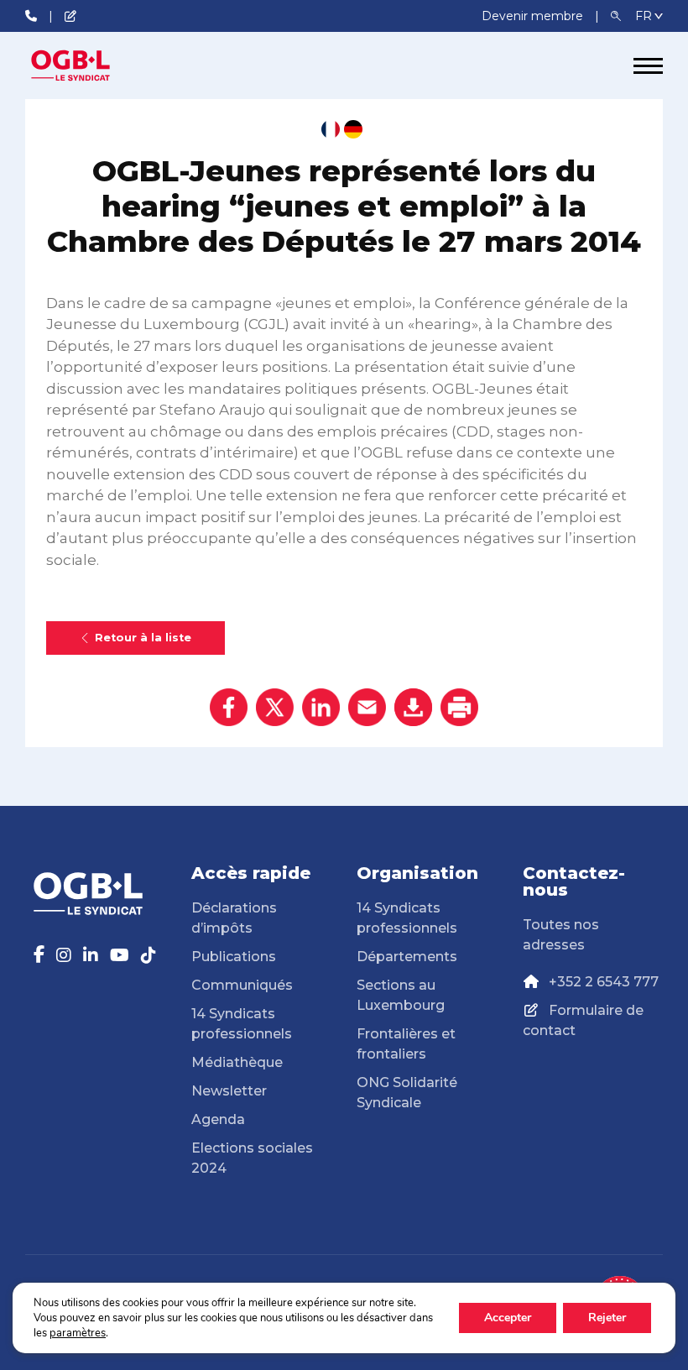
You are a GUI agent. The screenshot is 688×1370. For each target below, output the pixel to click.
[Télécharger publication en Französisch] (330, 129)
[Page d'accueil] (88, 65)
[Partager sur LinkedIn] (321, 707)
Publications (233, 957)
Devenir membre (534, 16)
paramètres (78, 1333)
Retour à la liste (143, 637)
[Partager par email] (367, 707)
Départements (407, 957)
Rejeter (607, 1318)
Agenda (218, 1119)
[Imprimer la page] (459, 707)
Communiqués (242, 985)
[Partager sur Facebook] (229, 707)
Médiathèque (237, 1062)
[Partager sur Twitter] (275, 707)
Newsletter (229, 1091)
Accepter (507, 1318)
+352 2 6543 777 (604, 982)
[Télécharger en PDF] (413, 707)
